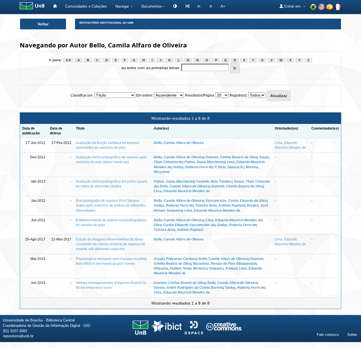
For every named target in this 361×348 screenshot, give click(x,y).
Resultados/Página (199, 95)
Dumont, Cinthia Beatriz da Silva (231, 157)
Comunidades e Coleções (86, 6)
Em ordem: (144, 95)
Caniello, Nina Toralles (214, 181)
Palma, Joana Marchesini (204, 162)
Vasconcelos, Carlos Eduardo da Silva (236, 201)
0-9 (68, 60)
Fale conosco (328, 334)
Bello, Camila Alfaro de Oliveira (179, 143)
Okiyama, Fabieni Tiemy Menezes (180, 268)
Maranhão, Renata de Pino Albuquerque (224, 264)
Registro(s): (238, 95)
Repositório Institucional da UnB (106, 22)
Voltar (43, 24)
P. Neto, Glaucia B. (229, 167)
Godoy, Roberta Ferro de (193, 167)
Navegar (122, 6)
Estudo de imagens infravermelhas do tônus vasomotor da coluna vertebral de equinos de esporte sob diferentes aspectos (110, 244)
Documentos (151, 6)
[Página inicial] (55, 6)
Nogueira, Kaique (223, 268)
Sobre (352, 334)
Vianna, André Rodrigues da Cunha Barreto (188, 288)
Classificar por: (82, 95)
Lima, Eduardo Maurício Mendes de (182, 191)
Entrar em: (293, 6)
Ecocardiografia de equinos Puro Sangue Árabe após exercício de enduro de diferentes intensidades (111, 205)
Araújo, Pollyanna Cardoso (175, 259)
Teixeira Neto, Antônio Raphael (220, 205)
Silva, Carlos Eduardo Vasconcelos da (184, 225)
